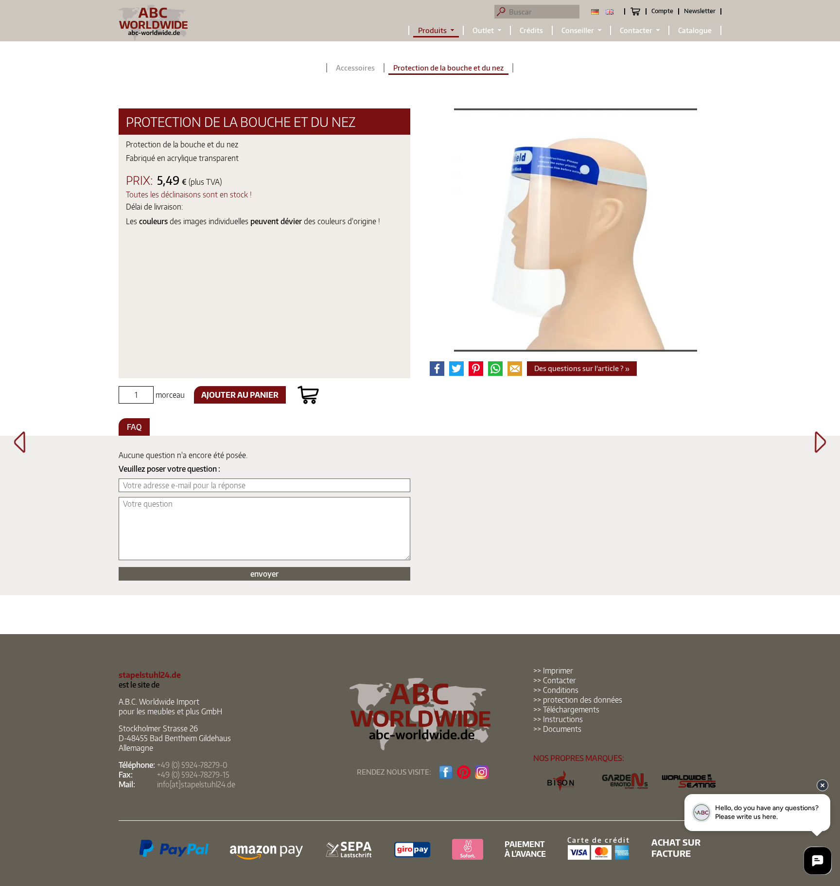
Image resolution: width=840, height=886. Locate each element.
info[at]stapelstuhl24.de (196, 784)
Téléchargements (571, 709)
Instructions (563, 719)
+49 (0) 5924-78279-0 (192, 765)
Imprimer (558, 670)
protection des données (582, 700)
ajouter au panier (240, 395)
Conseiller (577, 31)
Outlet (483, 31)
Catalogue (695, 31)
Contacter (636, 31)
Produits (432, 31)
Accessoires (355, 68)
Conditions (560, 690)
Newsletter (700, 11)
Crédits (531, 31)
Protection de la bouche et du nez (448, 68)
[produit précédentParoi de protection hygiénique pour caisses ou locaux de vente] (19, 450)
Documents (562, 729)
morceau (169, 395)
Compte (662, 11)
